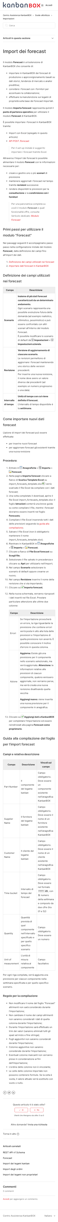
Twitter (9, 1092)
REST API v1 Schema (14, 1152)
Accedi (6, 1199)
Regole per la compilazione (20, 995)
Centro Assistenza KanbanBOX (17, 15)
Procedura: (10, 460)
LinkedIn (13, 1092)
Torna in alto (9, 1133)
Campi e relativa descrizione (21, 754)
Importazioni (8, 18)
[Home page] (22, 6)
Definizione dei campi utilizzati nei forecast (31, 261)
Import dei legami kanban (16, 1163)
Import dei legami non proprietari (20, 1174)
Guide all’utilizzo (42, 15)
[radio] (21, 1110)
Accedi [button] (49, 5)
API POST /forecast (19, 141)
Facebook (5, 1092)
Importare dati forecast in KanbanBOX (29, 265)
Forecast (7, 1158)
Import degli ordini (12, 1169)
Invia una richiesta (37, 1124)
